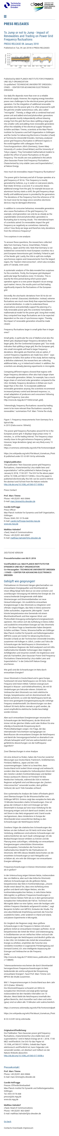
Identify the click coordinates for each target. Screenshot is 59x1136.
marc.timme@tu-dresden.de (22, 501)
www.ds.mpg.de (11, 524)
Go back (7, 1121)
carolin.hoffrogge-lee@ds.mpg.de (25, 521)
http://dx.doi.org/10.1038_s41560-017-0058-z (24, 484)
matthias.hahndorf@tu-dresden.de (25, 538)
